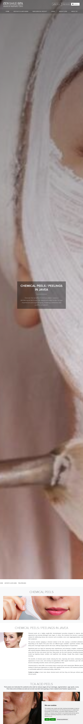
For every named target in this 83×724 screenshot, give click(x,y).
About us (74, 11)
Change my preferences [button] (62, 719)
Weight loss (63, 11)
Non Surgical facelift (40, 11)
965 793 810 (57, 4)
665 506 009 (67, 4)
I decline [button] (53, 719)
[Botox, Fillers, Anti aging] (13, 4)
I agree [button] (47, 719)
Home (7, 11)
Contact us (76, 4)
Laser (53, 11)
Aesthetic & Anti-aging (21, 11)
